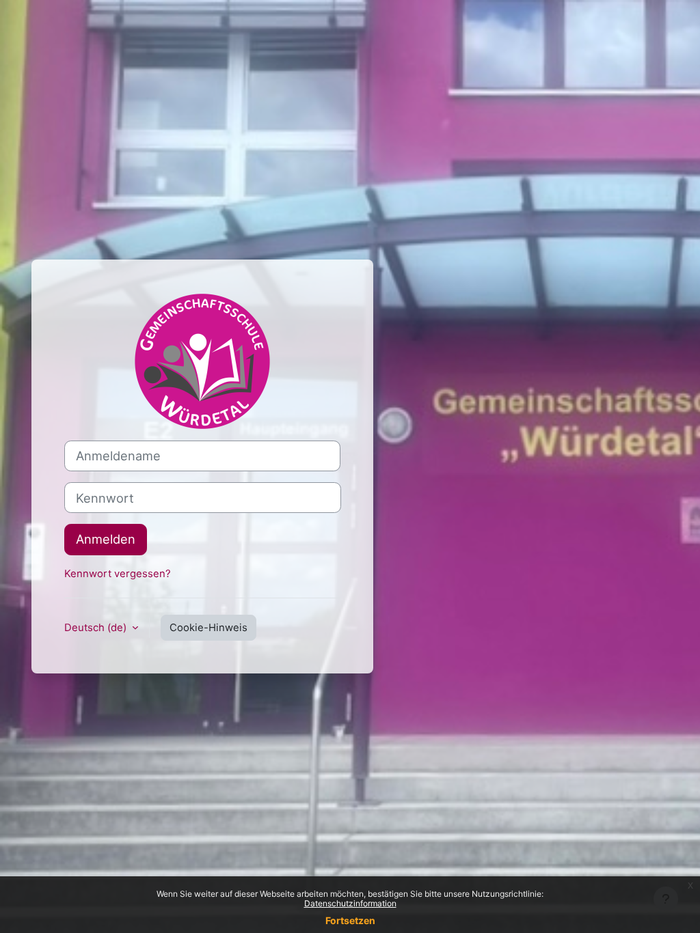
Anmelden (105, 538)
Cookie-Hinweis (208, 628)
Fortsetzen (350, 920)
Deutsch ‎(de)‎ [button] (96, 628)
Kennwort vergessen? (117, 574)
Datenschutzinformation (350, 903)
